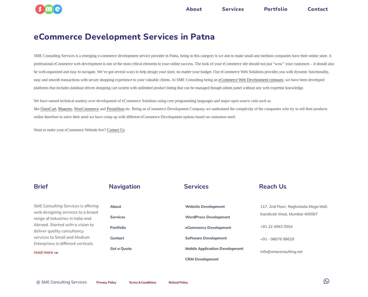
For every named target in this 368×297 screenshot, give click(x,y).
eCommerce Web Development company (251, 80)
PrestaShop (115, 109)
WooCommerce (86, 109)
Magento (65, 109)
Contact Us (116, 130)
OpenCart (48, 109)
